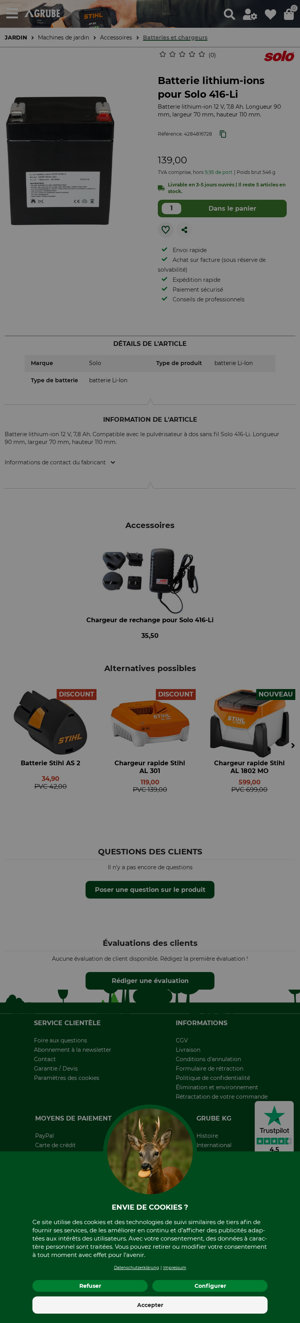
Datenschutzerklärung (136, 1267)
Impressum (174, 1267)
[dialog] (150, 661)
